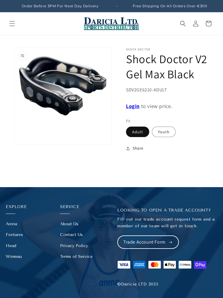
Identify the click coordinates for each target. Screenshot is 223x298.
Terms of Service (76, 256)
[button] (12, 23)
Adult (137, 131)
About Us (69, 223)
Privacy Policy (74, 245)
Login (133, 106)
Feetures (14, 234)
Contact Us (71, 234)
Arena (11, 223)
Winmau (14, 256)
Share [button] (138, 148)
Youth (164, 131)
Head (11, 245)
